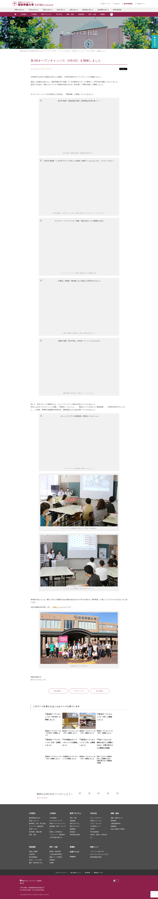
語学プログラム (75, 826)
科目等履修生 (33, 857)
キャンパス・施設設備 (36, 826)
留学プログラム (75, 823)
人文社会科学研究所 (55, 854)
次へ (100, 691)
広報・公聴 (32, 834)
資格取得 (113, 820)
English (117, 4)
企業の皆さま (73, 10)
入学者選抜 (52, 818)
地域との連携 (33, 851)
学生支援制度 (94, 832)
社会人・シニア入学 (35, 860)
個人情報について (76, 872)
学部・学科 (73, 818)
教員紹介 (72, 832)
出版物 (51, 862)
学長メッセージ (34, 820)
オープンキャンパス (55, 820)
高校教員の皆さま (87, 10)
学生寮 (92, 829)
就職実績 (113, 826)
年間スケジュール (95, 820)
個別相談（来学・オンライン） (57, 827)
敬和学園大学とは (34, 818)
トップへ (79, 691)
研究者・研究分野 (55, 851)
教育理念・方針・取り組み (37, 823)
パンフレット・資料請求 (57, 834)
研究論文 (52, 860)
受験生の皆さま (19, 10)
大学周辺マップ (95, 826)
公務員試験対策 (115, 823)
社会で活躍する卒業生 (118, 829)
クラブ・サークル (95, 823)
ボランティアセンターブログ (99, 854)
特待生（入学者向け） (56, 832)
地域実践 (72, 820)
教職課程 (72, 829)
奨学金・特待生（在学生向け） (98, 836)
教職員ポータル (98, 872)
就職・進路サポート (117, 818)
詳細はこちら (57, 607)
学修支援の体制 (75, 834)
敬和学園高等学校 (95, 857)
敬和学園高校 (128, 4)
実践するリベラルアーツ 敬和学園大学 (32, 3)
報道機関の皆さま (103, 10)
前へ (58, 691)
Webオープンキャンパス (57, 823)
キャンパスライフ (46, 69)
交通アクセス (105, 4)
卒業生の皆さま (47, 10)
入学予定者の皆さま (55, 837)
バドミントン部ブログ (97, 851)
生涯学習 (32, 854)
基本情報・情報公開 (35, 832)
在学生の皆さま (33, 10)
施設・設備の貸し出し (36, 862)
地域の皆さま (61, 10)
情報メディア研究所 (55, 857)
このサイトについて (61, 872)
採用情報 (87, 872)
